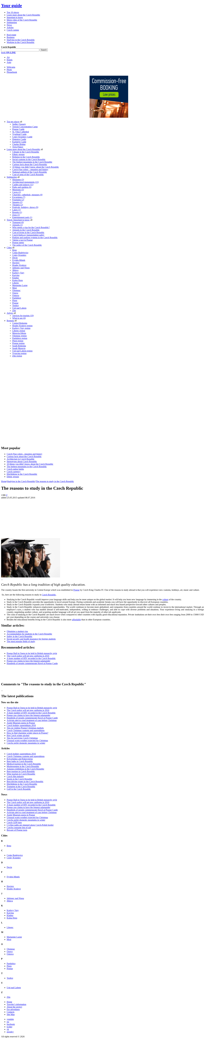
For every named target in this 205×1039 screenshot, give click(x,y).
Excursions (18, 197)
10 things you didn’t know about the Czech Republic (35, 167)
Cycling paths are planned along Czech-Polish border (30, 825)
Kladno (15, 278)
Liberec (15, 283)
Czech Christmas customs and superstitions (25, 730)
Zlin (14, 310)
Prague (15, 303)
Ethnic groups (18, 154)
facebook (11, 1024)
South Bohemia (19, 346)
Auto (9, 62)
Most (14, 288)
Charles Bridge (19, 144)
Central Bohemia (19, 323)
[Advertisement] (22, 401)
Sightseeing (12, 22)
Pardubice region (19, 338)
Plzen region (17, 341)
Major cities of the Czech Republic (22, 20)
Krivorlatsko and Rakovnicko (20, 759)
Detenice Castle (19, 139)
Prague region (18, 343)
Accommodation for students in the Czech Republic (29, 634)
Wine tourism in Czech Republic (21, 774)
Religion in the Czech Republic (26, 157)
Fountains (18, 200)
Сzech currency (13, 471)
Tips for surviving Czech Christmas (22, 738)
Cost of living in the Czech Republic (28, 232)
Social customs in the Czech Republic (28, 159)
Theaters (17, 205)
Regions (10, 320)
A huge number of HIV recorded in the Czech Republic (31, 658)
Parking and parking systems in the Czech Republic (35, 237)
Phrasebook (12, 72)
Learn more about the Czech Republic (23, 15)
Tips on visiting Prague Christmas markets (25, 728)
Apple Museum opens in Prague (21, 723)
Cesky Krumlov (19, 255)
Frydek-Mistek (18, 260)
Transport (18, 222)
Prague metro (18, 242)
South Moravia (18, 348)
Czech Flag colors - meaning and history (24, 454)
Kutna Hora (17, 280)
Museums (18, 189)
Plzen (14, 300)
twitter (9, 1027)
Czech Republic (49, 595)
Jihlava (15, 270)
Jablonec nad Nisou (21, 268)
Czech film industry (15, 776)
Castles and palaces (22, 184)
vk (8, 1029)
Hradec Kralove (19, 265)
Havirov (16, 262)
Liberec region (18, 330)
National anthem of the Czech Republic (29, 172)
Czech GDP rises (14, 822)
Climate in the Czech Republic (25, 152)
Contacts (10, 1012)
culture (165, 599)
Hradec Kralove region (22, 325)
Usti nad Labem (19, 308)
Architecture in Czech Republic (20, 459)
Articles (10, 27)
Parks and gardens (21, 187)
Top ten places (13, 121)
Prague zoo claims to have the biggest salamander (28, 661)
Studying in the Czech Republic (21, 40)
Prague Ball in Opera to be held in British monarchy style (32, 653)
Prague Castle (18, 129)
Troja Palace (17, 147)
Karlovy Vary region (21, 328)
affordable (76, 619)
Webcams (11, 67)
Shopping (18, 179)
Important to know (15, 17)
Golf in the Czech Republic (19, 789)
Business (11, 37)
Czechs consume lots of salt (19, 827)
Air (8, 57)
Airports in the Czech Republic (26, 230)
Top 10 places (13, 12)
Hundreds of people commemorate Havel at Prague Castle (32, 663)
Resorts (17, 212)
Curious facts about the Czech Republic (29, 164)
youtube (10, 1019)
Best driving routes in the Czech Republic (25, 781)
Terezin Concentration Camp (25, 127)
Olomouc (16, 290)
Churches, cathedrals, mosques (27, 195)
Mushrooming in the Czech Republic (23, 766)
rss (8, 1022)
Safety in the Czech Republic (19, 636)
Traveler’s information (16, 1004)
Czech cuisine (13, 30)
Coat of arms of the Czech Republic (28, 174)
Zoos (16, 215)
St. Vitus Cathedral (20, 132)
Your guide (11, 5)
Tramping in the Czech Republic (21, 786)
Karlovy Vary (18, 273)
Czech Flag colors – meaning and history (30, 169)
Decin (15, 257)
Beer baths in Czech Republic (20, 761)
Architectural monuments (25, 182)
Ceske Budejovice (20, 252)
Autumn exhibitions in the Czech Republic (25, 769)
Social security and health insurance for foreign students (31, 639)
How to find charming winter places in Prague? (27, 733)
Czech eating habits (15, 469)
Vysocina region (19, 353)
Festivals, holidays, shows (25, 207)
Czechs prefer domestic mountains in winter (26, 743)
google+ (10, 1032)
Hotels (9, 60)
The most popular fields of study (21, 641)
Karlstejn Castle (19, 142)
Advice (10, 313)
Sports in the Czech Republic (19, 779)
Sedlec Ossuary (19, 124)
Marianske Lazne (19, 285)
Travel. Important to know (18, 220)
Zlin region (17, 356)
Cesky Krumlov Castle (22, 137)
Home (4, 481)
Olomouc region (19, 336)
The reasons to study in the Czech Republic (55, 481)
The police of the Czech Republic (27, 245)
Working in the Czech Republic (20, 42)
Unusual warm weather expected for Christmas (27, 740)
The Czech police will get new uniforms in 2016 (28, 656)
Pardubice (16, 298)
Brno (14, 250)
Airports (17, 225)
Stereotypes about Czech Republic (22, 461)
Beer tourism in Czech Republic (21, 771)
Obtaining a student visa (17, 631)
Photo (9, 69)
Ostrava (15, 295)
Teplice (15, 305)
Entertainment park (22, 217)
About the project (14, 1007)
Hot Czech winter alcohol (18, 735)
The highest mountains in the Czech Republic (32, 162)
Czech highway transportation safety (28, 235)
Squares (17, 202)
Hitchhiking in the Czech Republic (22, 474)
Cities (9, 247)
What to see (19, 318)
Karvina (15, 275)
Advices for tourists (23, 315)
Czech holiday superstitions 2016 (21, 725)
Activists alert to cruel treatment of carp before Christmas (32, 720)
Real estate (11, 35)
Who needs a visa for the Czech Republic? (31, 227)
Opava (15, 293)
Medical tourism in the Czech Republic (24, 764)
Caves (16, 192)
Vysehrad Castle (19, 134)
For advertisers (13, 1009)
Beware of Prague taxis (17, 830)
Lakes (16, 210)
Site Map (11, 1014)
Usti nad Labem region (22, 351)
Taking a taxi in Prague (22, 240)
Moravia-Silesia (19, 333)
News (9, 25)
